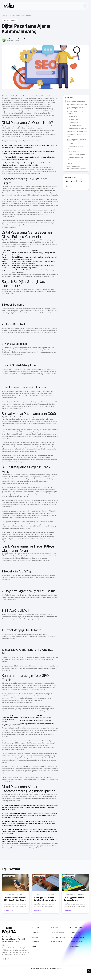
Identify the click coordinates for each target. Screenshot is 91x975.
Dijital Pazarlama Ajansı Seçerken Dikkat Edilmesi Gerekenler (76, 107)
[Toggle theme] (89, 971)
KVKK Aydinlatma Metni (77, 937)
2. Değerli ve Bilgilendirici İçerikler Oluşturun (76, 147)
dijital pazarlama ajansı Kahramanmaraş (30, 134)
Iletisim (34, 946)
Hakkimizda (35, 933)
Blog (10, 15)
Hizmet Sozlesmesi (76, 942)
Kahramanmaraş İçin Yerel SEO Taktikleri (75, 162)
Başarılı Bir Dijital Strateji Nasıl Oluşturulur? (75, 112)
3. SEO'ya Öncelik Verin (73, 151)
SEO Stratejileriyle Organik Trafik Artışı (76, 135)
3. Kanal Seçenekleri (73, 122)
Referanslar (35, 942)
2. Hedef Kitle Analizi (73, 119)
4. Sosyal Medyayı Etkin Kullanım (76, 154)
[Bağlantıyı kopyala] (67, 186)
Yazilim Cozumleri (56, 942)
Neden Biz (35, 937)
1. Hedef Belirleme (72, 116)
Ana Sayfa (4, 15)
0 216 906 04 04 (7, 945)
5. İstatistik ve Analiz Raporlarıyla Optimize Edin (76, 158)
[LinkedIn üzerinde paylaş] (67, 181)
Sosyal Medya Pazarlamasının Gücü (77, 131)
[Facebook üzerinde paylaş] (76, 181)
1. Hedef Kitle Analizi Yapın (74, 143)
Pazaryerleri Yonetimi (57, 933)
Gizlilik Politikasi (75, 933)
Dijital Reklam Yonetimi (58, 937)
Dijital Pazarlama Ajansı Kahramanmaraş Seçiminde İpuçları (76, 167)
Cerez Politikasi (75, 946)
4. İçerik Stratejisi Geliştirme (74, 125)
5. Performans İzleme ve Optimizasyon (77, 128)
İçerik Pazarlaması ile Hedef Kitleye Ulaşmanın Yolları (76, 139)
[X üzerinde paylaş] (72, 181)
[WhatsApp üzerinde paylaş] (81, 181)
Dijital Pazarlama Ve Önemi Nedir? (76, 101)
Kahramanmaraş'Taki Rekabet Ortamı (77, 104)
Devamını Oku (8, 910)
